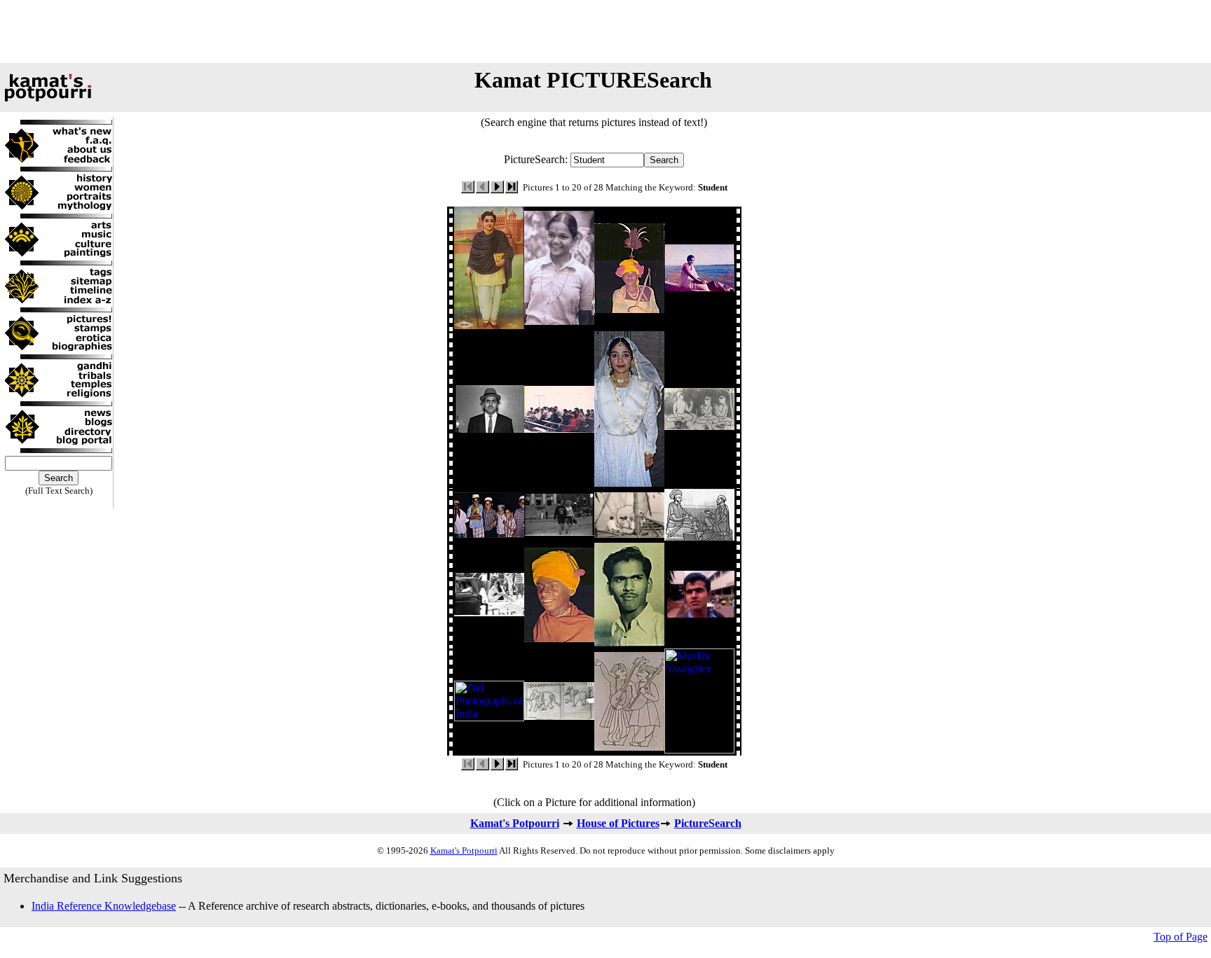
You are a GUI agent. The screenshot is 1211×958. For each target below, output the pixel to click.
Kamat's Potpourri (514, 823)
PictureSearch (707, 823)
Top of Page (1180, 937)
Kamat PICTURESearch (593, 79)
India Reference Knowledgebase (104, 906)
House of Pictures (618, 823)
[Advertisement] (605, 31)
